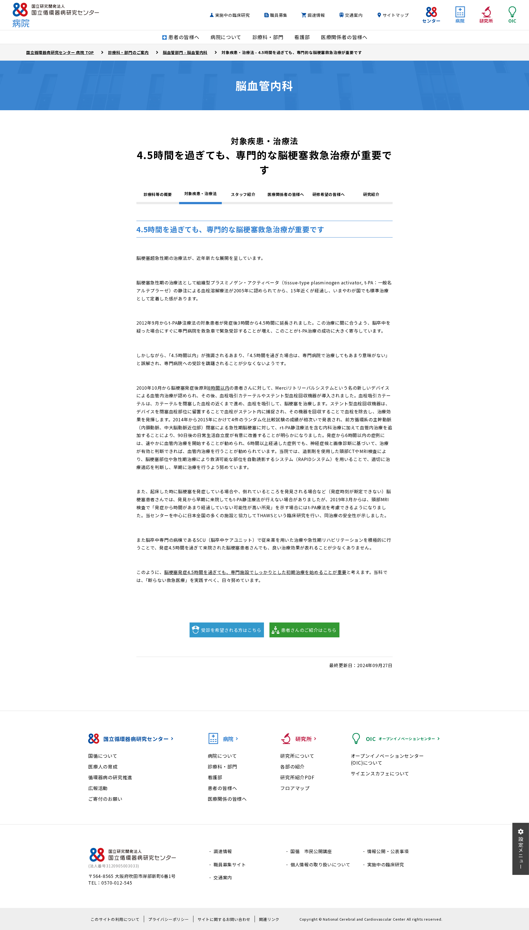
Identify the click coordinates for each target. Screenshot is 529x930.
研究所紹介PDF (297, 777)
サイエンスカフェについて (380, 773)
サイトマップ (396, 15)
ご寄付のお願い (105, 798)
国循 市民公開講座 (311, 851)
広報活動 (98, 788)
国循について (102, 755)
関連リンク (269, 919)
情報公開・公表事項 (388, 851)
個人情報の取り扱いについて (320, 864)
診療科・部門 (222, 766)
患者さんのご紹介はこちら (309, 630)
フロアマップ (295, 788)
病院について (222, 755)
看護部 (215, 777)
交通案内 (353, 15)
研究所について (297, 755)
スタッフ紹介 (243, 194)
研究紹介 (371, 194)
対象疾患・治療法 (200, 193)
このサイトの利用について (115, 919)
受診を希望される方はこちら (231, 630)
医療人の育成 (103, 766)
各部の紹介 (292, 766)
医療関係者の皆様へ (286, 194)
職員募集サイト (230, 864)
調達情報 (316, 15)
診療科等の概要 (158, 194)
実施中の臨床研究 (232, 15)
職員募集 (278, 15)
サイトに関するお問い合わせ (224, 919)
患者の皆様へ (222, 788)
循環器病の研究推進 (110, 777)
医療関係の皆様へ (227, 798)
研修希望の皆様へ (328, 194)
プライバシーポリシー (168, 919)
